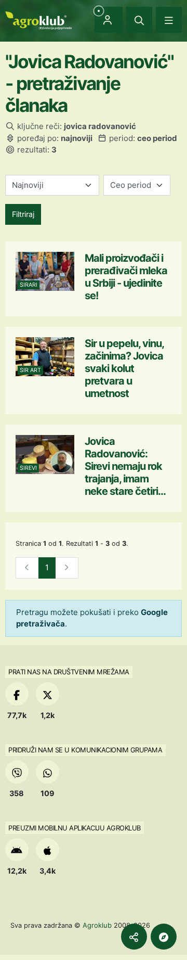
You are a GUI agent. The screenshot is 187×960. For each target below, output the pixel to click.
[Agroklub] (38, 19)
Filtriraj (23, 214)
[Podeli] (134, 937)
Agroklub (97, 925)
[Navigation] (169, 20)
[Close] (139, 20)
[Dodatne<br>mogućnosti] (164, 937)
